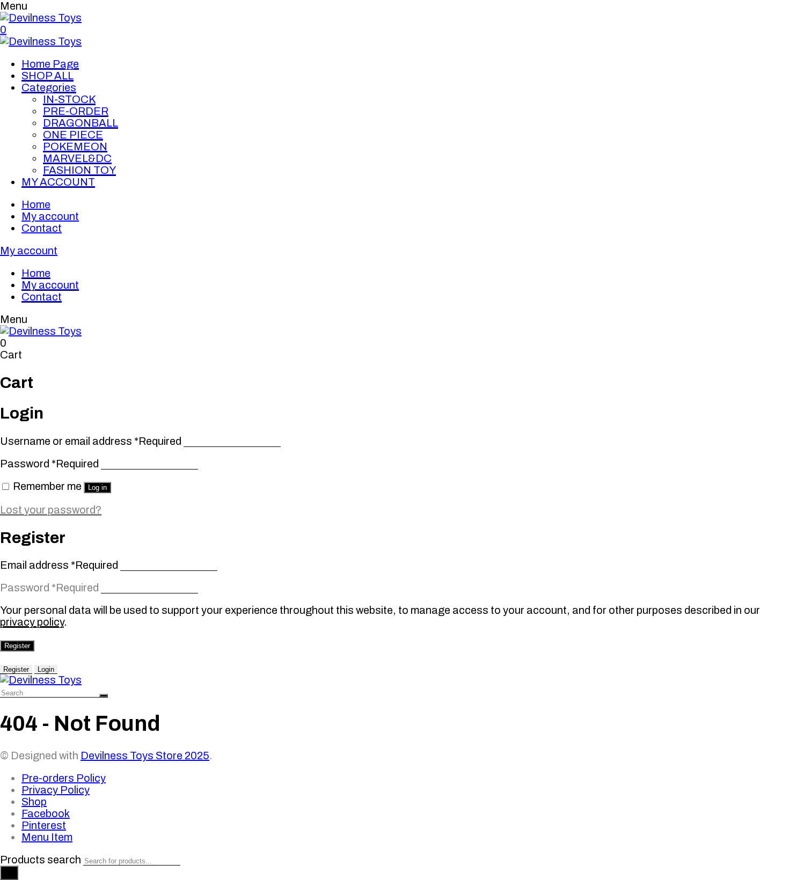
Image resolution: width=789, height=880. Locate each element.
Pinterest (43, 825)
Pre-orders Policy (63, 778)
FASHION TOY (79, 170)
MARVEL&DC (77, 158)
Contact (41, 228)
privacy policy (32, 622)
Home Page (50, 64)
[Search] (9, 873)
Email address (59, 565)
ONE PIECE (73, 135)
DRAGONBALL (80, 123)
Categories (48, 87)
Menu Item (46, 837)
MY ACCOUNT (58, 182)
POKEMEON (75, 146)
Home (35, 204)
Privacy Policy (55, 790)
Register (17, 646)
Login (46, 669)
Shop (34, 802)
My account (50, 216)
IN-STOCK (69, 99)
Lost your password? (50, 510)
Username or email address (90, 441)
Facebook (45, 813)
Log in (97, 487)
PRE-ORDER (75, 111)
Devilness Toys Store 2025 (145, 755)
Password (49, 464)
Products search (40, 860)
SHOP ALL (47, 76)
